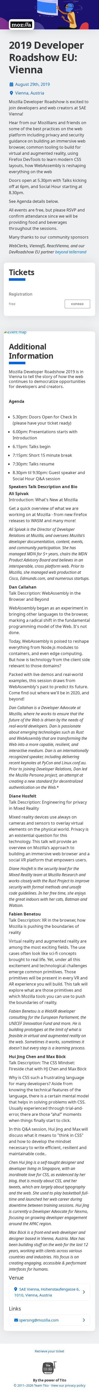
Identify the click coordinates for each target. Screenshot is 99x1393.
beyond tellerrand (70, 252)
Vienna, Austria (29, 93)
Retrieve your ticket (49, 1351)
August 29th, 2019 (32, 84)
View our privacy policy (68, 1385)
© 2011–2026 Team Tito (32, 1385)
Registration (20, 294)
